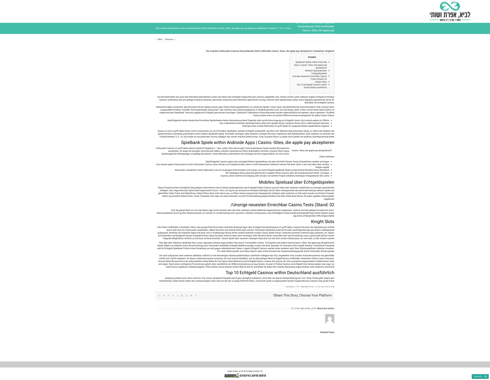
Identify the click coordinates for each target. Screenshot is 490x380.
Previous (169, 39)
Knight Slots (321, 81)
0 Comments (290, 287)
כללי (297, 287)
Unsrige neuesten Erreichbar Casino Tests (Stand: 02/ (310, 78)
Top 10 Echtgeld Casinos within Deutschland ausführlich (312, 86)
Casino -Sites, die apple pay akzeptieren (231, 190)
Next (160, 39)
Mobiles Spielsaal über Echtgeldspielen (316, 72)
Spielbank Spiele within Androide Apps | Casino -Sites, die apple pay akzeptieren (310, 64)
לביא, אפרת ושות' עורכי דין (323, 287)
